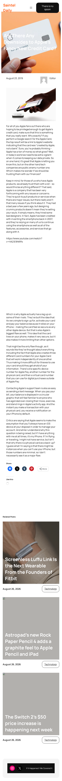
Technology (50, 588)
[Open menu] (31, 7)
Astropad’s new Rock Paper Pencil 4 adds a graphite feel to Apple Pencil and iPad (29, 644)
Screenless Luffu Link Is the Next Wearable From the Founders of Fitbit (31, 569)
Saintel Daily (9, 8)
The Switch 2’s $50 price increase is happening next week (28, 723)
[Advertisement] (31, 278)
